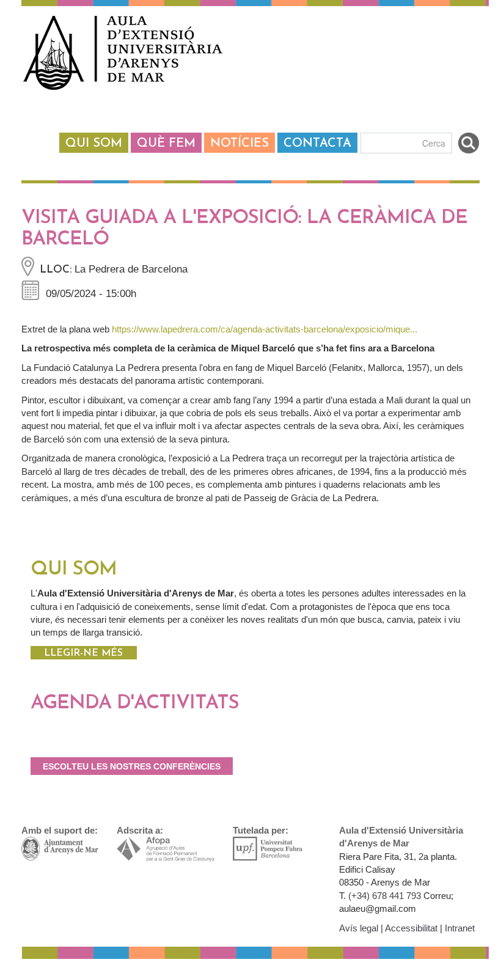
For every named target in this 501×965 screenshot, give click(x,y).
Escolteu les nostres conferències (132, 766)
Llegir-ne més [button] (83, 653)
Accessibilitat (411, 928)
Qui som (93, 144)
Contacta (317, 144)
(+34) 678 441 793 (384, 895)
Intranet (460, 928)
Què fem (166, 144)
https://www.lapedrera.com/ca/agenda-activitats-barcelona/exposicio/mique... (264, 329)
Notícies (239, 144)
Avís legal (358, 928)
